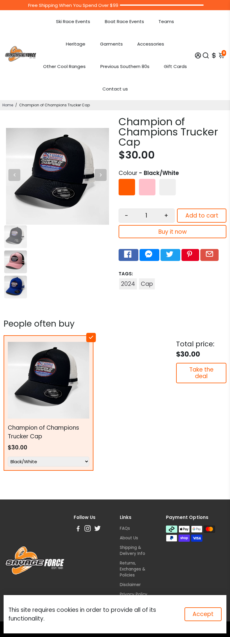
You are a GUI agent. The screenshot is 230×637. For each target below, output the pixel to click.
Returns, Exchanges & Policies (132, 569)
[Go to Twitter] (170, 255)
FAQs (125, 528)
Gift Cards (175, 66)
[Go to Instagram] (87, 529)
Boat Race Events (124, 21)
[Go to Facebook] (128, 255)
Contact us (115, 89)
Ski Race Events (73, 21)
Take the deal (201, 373)
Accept (203, 614)
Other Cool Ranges (64, 66)
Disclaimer (130, 585)
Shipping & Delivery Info (132, 550)
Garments (111, 44)
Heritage (75, 44)
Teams (166, 21)
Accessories (150, 44)
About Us (129, 538)
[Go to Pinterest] (190, 255)
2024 (128, 284)
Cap (147, 284)
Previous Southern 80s (124, 66)
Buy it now (172, 232)
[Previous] (14, 175)
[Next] (101, 175)
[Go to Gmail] (209, 255)
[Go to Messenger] (149, 255)
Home (7, 105)
